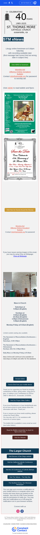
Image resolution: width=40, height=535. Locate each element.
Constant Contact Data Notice (28, 524)
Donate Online (20, 379)
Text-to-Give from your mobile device (20, 384)
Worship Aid (20, 70)
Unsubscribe (6, 524)
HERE (10, 88)
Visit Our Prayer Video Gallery (20, 400)
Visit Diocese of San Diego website (20, 456)
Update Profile (15, 524)
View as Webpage (20, 256)
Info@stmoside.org (18, 76)
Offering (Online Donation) (20, 72)
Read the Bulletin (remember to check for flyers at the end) (20, 431)
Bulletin (20, 74)
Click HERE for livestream (20, 65)
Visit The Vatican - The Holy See (20, 477)
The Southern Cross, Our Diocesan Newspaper (20, 483)
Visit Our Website (20, 437)
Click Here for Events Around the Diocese (20, 210)
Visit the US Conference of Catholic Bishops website (20, 470)
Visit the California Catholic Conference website (20, 463)
